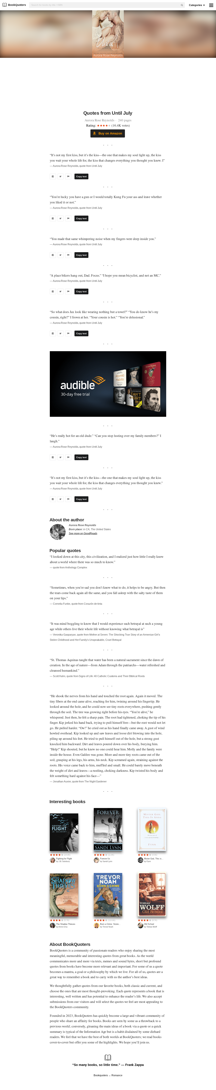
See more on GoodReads (83, 533)
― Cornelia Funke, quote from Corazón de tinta (76, 603)
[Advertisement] (108, 86)
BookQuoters (17, 4)
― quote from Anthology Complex (68, 567)
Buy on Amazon (110, 133)
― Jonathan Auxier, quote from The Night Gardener (78, 781)
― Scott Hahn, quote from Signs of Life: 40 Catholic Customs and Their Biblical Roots (97, 676)
